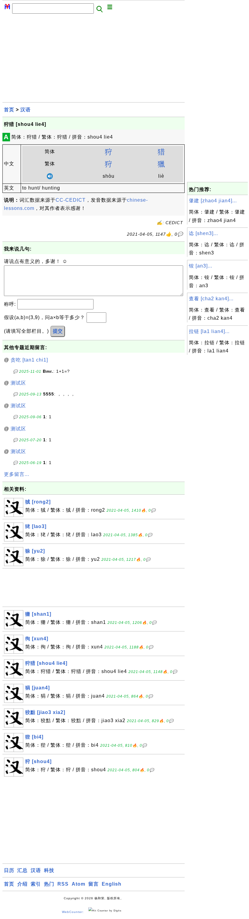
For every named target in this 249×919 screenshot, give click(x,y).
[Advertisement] (93, 59)
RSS (63, 884)
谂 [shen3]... (203, 233)
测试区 (18, 382)
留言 (93, 884)
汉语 (25, 109)
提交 (58, 331)
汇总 (22, 870)
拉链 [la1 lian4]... (209, 331)
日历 (9, 870)
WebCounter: (73, 912)
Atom (78, 884)
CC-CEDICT (71, 200)
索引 (36, 884)
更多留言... (16, 474)
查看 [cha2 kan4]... (211, 298)
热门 (49, 884)
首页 (9, 109)
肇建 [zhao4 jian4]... (213, 200)
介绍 (22, 884)
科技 (49, 870)
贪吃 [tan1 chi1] (29, 359)
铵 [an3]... (200, 265)
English (111, 884)
